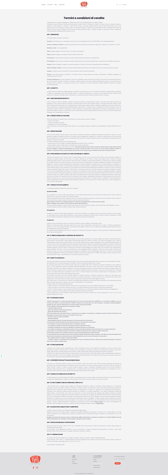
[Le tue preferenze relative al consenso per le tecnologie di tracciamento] (1, 356)
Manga (43, 4)
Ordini (94, 459)
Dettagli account (97, 457)
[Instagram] (37, 468)
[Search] (117, 4)
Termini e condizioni (98, 463)
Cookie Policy (99, 403)
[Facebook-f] (33, 468)
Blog (56, 4)
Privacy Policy (98, 401)
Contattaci (62, 4)
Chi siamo (50, 4)
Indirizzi (95, 461)
